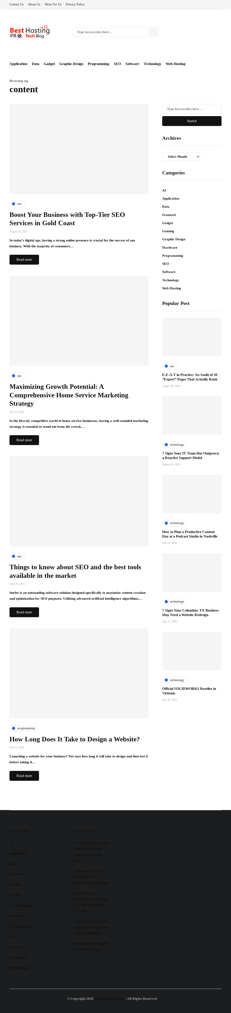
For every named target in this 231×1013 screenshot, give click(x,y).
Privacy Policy (75, 4)
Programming (98, 64)
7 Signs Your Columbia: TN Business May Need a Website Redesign (90, 927)
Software (132, 64)
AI (164, 190)
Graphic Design (71, 64)
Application (18, 64)
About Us (34, 4)
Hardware (170, 247)
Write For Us (53, 4)
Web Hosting (175, 64)
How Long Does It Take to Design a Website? (74, 739)
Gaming (168, 231)
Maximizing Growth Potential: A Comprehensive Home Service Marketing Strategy (68, 395)
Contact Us (16, 4)
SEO (117, 64)
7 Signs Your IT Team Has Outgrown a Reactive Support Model (91, 877)
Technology (152, 64)
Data (35, 64)
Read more (24, 259)
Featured (169, 215)
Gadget (49, 64)
